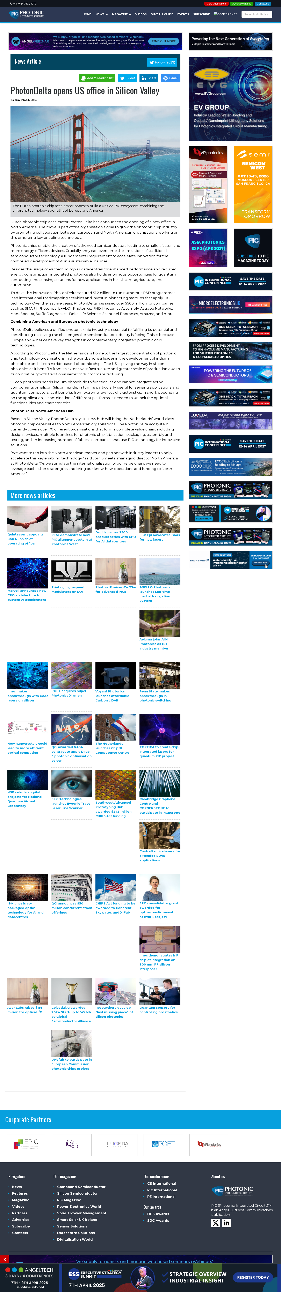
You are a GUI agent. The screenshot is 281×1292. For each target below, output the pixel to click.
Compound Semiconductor (81, 1187)
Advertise (20, 1220)
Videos (141, 14)
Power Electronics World (79, 1207)
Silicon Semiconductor (77, 1193)
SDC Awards (158, 1221)
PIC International (162, 1190)
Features (20, 1193)
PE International (161, 1197)
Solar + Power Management (81, 1213)
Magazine (120, 14)
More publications (216, 3)
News (100, 14)
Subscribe (201, 14)
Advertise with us (241, 3)
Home (87, 14)
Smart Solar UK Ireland (77, 1220)
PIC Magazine (69, 1200)
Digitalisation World (75, 1239)
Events (183, 14)
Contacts (20, 1233)
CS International (161, 1184)
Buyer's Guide (162, 14)
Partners (19, 1213)
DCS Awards (158, 1214)
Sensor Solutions (72, 1226)
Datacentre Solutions (76, 1233)
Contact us (263, 3)
